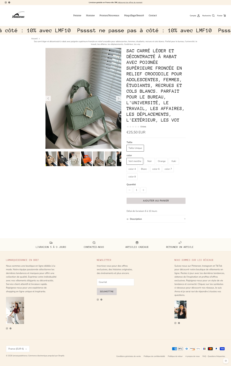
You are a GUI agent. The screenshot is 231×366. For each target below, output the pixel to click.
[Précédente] (48, 98)
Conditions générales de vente (128, 356)
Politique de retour (175, 356)
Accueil (34, 38)
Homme (90, 15)
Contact (153, 15)
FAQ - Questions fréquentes (213, 356)
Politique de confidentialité (154, 356)
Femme (77, 15)
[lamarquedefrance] (20, 15)
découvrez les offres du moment (130, 2)
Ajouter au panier (156, 200)
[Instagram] (6, 2)
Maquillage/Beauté (134, 15)
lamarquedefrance (20, 355)
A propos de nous (192, 356)
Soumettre (107, 291)
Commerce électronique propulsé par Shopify (46, 355)
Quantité (131, 184)
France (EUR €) (16, 348)
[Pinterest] (9, 2)
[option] (83, 98)
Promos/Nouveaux (109, 15)
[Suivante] (118, 98)
